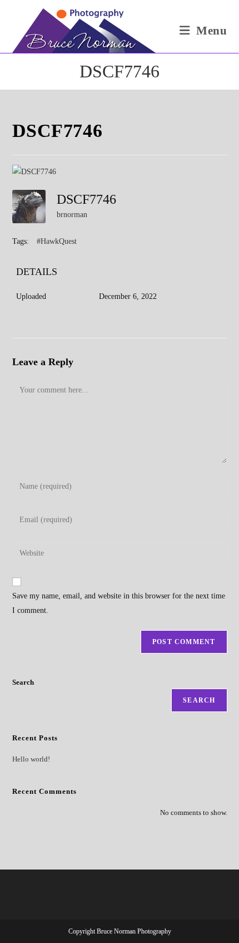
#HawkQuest (57, 241)
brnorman (72, 214)
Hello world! (31, 759)
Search (23, 682)
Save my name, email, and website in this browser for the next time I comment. (118, 603)
